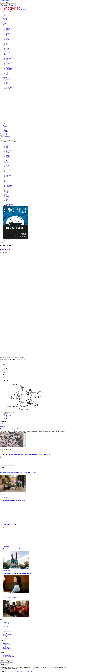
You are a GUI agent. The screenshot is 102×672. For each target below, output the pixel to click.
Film (7, 59)
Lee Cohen (2, 426)
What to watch (9, 68)
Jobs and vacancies (7, 636)
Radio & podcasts (9, 62)
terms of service (20, 671)
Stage (7, 64)
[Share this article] (4, 370)
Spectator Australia (7, 643)
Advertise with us (6, 623)
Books (7, 57)
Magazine (8, 32)
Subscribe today (6, 655)
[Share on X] (6, 367)
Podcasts (5, 18)
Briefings (5, 19)
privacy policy (29, 671)
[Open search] (1, 134)
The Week (8, 78)
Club (4, 22)
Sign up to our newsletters (8, 656)
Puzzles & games (9, 87)
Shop (4, 24)
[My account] (25, 9)
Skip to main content (4, 0)
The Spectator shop (7, 646)
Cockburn (8, 28)
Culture (7, 29)
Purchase (2, 361)
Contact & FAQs (6, 622)
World (7, 49)
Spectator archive (6, 647)
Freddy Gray (5, 521)
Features (7, 79)
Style (7, 74)
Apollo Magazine (6, 644)
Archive (4, 23)
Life (4, 65)
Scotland (7, 53)
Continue (2, 670)
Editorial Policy (6, 626)
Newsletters (5, 17)
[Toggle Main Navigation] (1, 9)
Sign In (22, 9)
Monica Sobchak (6, 570)
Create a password (4, 664)
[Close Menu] (1, 136)
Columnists (8, 81)
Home (4, 14)
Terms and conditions (7, 634)
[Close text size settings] (4, 372)
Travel (7, 70)
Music (7, 60)
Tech (7, 30)
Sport (7, 73)
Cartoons (8, 86)
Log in (10, 660)
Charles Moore (3, 470)
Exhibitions (8, 58)
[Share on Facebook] (6, 365)
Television (8, 63)
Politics (7, 27)
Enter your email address (5, 661)
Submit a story (6, 625)
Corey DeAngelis (6, 497)
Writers (4, 15)
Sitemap (4, 638)
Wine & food (8, 69)
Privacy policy (6, 633)
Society (7, 48)
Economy (8, 52)
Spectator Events (6, 648)
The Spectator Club (7, 649)
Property (7, 72)
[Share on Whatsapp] (6, 368)
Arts (6, 55)
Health (7, 76)
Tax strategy (5, 635)
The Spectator (5, 249)
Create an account (4, 660)
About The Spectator (7, 631)
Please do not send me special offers (9, 668)
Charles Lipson (6, 546)
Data (7, 50)
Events (4, 20)
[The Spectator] (11, 9)
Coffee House (6, 45)
